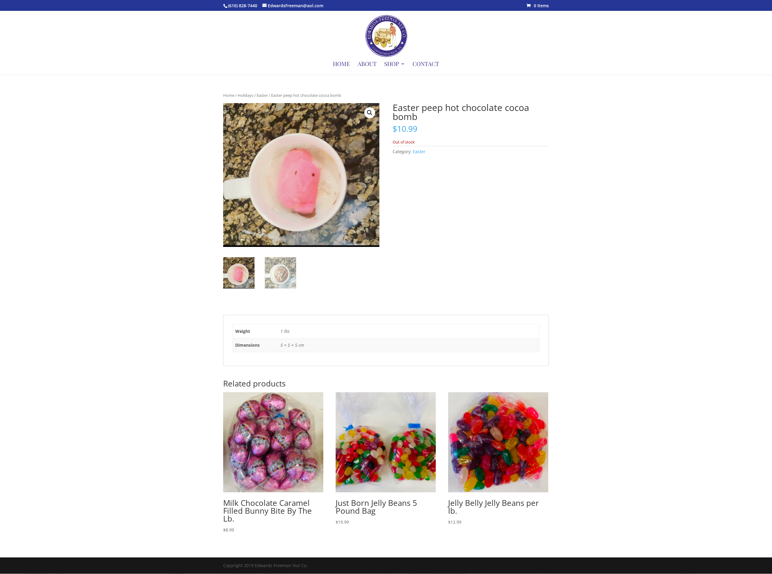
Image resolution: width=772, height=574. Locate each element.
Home (341, 65)
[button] (369, 112)
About (367, 65)
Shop (391, 65)
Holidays (245, 95)
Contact (426, 65)
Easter (262, 95)
